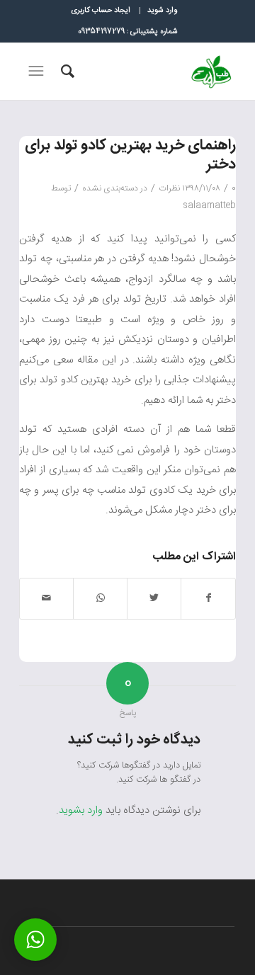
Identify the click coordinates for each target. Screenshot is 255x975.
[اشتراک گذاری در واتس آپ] (100, 598)
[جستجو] (65, 71)
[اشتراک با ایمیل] (46, 598)
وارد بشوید (81, 810)
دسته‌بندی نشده (110, 188)
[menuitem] (162, 10)
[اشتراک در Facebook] (208, 598)
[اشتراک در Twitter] (154, 598)
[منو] (35, 72)
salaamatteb (209, 205)
